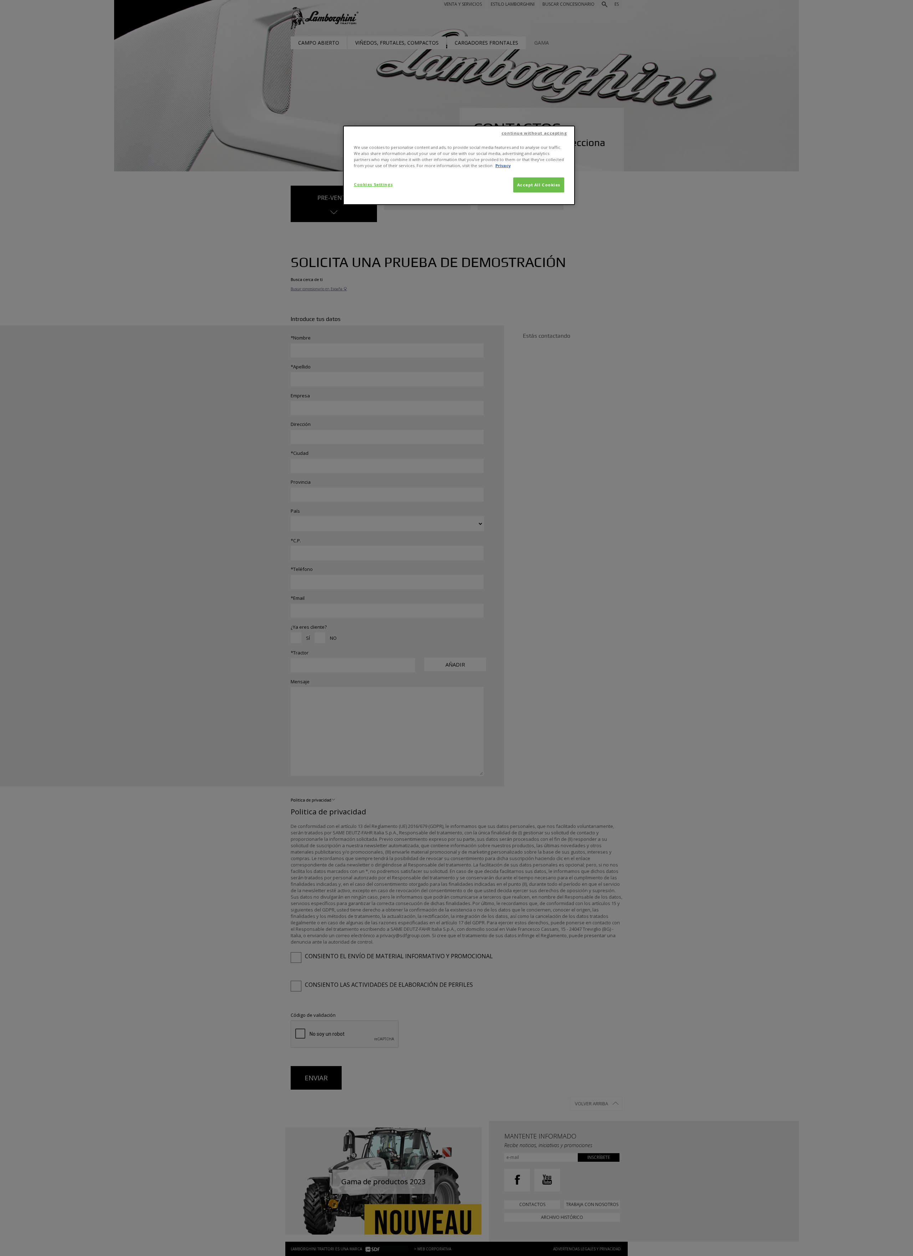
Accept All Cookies (538, 184)
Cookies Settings (373, 184)
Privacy (503, 165)
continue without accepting (534, 133)
